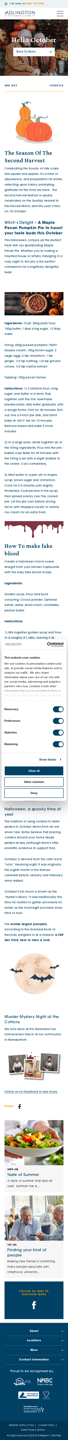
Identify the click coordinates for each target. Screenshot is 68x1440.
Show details (47, 759)
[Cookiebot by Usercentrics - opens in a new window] (48, 644)
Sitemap (56, 1436)
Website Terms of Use (21, 1425)
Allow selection (34, 781)
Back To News (25, 51)
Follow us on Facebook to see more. (31, 1092)
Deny (34, 793)
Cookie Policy (46, 1425)
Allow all (34, 770)
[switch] (58, 721)
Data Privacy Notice (33, 1430)
